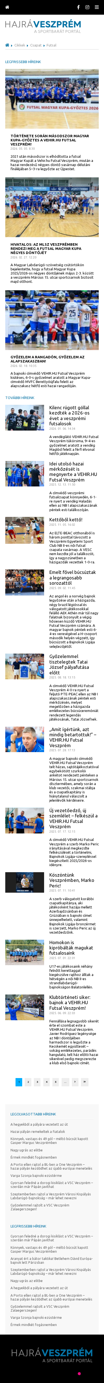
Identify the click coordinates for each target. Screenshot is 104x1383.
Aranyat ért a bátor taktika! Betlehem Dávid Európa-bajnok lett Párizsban (52, 1260)
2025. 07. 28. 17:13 (62, 750)
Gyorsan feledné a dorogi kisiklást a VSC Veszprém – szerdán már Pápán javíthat (52, 1184)
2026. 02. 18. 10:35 (23, 365)
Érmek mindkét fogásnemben (34, 1157)
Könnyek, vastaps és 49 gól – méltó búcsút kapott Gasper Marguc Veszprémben (49, 1140)
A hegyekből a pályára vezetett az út (39, 1124)
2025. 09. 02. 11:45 (62, 588)
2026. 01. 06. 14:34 (62, 428)
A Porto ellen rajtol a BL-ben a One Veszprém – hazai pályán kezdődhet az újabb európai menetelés (51, 1166)
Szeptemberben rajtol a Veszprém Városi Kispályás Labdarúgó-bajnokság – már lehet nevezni (51, 1196)
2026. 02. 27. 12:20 (23, 257)
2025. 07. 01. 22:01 (62, 958)
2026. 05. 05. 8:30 (23, 148)
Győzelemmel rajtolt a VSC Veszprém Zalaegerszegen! (40, 1207)
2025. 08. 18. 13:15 (62, 677)
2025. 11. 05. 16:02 (62, 524)
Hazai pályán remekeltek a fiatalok (38, 1131)
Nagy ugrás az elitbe (27, 1150)
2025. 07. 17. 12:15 (62, 831)
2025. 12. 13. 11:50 (62, 484)
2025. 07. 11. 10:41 (62, 890)
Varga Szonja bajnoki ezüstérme (36, 1175)
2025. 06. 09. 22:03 (62, 1013)
